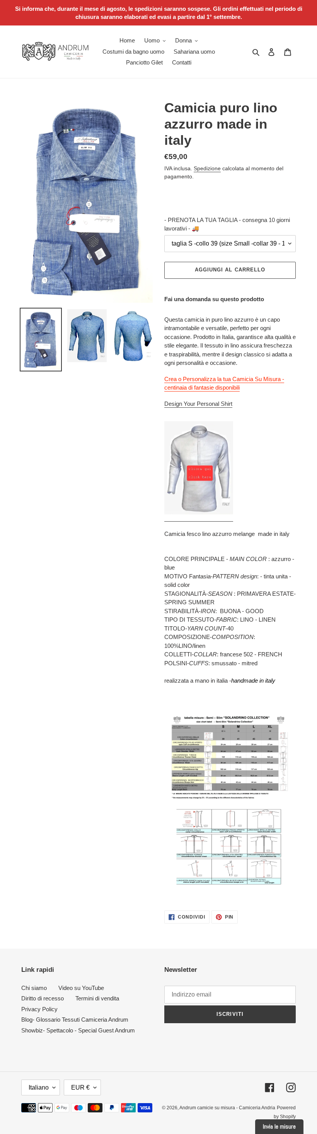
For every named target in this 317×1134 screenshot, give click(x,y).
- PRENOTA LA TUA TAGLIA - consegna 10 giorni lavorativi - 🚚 (227, 224)
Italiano (39, 1087)
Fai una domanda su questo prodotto (214, 299)
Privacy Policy (39, 1009)
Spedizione (207, 168)
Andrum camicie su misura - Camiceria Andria (227, 1107)
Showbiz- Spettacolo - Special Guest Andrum (78, 1030)
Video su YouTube (81, 988)
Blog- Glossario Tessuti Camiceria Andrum (74, 1019)
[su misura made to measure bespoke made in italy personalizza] (198, 518)
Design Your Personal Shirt (198, 403)
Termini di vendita (97, 998)
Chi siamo (34, 988)
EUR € (80, 1087)
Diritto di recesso (42, 998)
